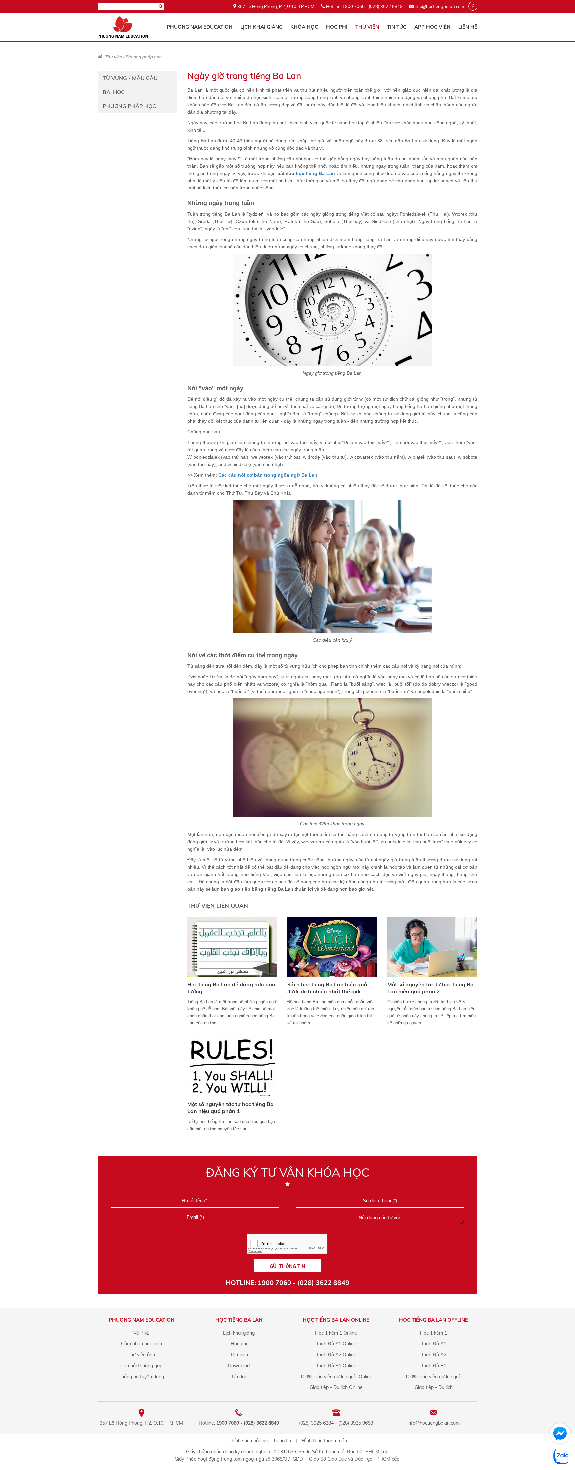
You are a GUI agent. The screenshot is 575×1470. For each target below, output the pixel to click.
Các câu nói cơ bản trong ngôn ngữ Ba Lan (267, 475)
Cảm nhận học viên (141, 1344)
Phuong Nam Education (199, 27)
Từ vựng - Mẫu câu (130, 78)
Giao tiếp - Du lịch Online (336, 1387)
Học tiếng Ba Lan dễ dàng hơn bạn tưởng (231, 988)
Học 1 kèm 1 (433, 1333)
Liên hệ (467, 27)
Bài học (114, 92)
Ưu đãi (239, 1377)
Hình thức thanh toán (324, 1441)
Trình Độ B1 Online (336, 1366)
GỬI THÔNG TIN (287, 1266)
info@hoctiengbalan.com (439, 6)
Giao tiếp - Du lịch (434, 1387)
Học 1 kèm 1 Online (336, 1333)
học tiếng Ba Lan (315, 173)
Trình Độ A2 (433, 1355)
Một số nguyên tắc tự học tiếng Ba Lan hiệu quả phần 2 (430, 988)
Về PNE (141, 1333)
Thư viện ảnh (141, 1355)
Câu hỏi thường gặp (141, 1366)
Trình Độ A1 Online (336, 1344)
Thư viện (367, 27)
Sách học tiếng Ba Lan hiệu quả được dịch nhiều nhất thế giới (327, 988)
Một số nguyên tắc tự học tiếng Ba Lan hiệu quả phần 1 (230, 1107)
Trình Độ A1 (433, 1344)
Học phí (336, 27)
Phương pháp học (143, 56)
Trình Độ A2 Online (336, 1355)
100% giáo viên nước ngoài (433, 1377)
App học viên (432, 27)
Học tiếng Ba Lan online (336, 1320)
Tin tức (396, 27)
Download (239, 1366)
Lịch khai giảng (261, 27)
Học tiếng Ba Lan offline (433, 1320)
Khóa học (304, 27)
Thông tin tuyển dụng (141, 1377)
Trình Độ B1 (433, 1366)
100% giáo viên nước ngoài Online (336, 1377)
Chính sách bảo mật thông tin (259, 1441)
